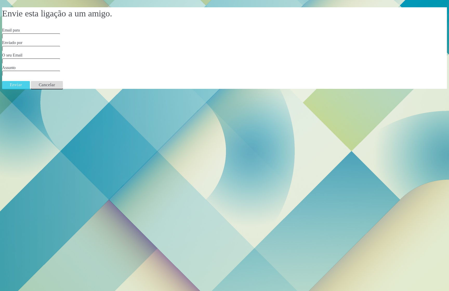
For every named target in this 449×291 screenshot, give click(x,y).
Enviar (16, 84)
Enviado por (12, 42)
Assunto (9, 67)
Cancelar (47, 84)
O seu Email (12, 55)
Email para (11, 30)
